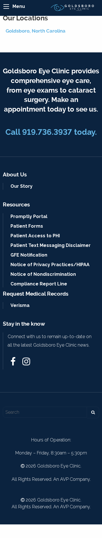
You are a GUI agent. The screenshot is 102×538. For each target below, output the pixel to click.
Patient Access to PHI (35, 235)
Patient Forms (26, 226)
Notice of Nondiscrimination (43, 274)
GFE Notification (28, 255)
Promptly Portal (28, 216)
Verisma (19, 305)
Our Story (21, 186)
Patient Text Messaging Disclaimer (50, 245)
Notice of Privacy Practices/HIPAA (50, 264)
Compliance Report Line (38, 284)
